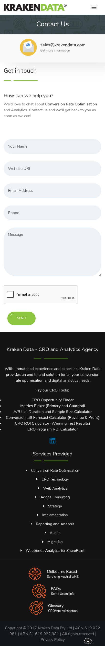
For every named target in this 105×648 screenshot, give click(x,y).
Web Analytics (55, 488)
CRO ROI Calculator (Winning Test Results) (52, 423)
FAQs (56, 588)
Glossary (55, 605)
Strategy (55, 506)
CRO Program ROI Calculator (52, 429)
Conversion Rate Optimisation (71, 104)
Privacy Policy (53, 639)
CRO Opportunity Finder (53, 400)
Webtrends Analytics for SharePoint (55, 550)
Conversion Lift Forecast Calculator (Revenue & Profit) (52, 417)
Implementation (55, 515)
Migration (55, 541)
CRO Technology (55, 479)
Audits (55, 532)
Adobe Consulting (55, 497)
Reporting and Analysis (55, 524)
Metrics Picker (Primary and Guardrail (52, 406)
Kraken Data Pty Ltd (55, 628)
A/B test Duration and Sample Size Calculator (52, 411)
